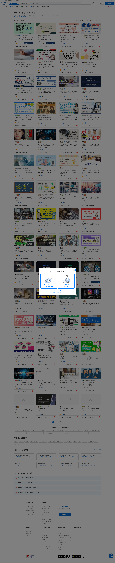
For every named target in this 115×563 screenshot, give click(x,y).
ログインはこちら (57, 290)
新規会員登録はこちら (57, 292)
